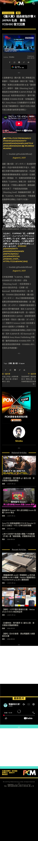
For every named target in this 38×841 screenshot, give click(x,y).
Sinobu (11, 57)
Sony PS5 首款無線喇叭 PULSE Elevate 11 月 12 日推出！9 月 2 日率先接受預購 (19, 524)
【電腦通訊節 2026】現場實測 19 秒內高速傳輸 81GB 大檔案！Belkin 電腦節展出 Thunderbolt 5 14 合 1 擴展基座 (18, 577)
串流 (18, 13)
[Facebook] (10, 62)
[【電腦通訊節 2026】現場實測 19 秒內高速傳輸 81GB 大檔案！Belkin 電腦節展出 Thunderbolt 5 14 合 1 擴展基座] (19, 562)
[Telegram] (19, 62)
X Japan (22, 363)
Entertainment (8, 13)
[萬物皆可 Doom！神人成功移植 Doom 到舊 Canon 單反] (19, 497)
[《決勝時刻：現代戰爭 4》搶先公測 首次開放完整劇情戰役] (19, 465)
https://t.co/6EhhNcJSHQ (15, 261)
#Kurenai (29, 146)
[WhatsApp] (14, 62)
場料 (3, 583)
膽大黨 (15, 363)
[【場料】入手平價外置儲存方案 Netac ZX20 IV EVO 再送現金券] (19, 596)
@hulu (6, 146)
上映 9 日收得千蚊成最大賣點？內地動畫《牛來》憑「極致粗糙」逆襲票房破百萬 (18, 535)
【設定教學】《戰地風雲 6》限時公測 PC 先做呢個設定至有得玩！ (28, 380)
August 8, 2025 (19, 158)
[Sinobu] (19, 432)
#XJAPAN (7, 148)
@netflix (28, 143)
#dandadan (15, 146)
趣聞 (3, 516)
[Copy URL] (24, 62)
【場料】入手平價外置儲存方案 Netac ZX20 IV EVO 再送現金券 (18, 610)
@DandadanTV (19, 141)
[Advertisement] (19, 665)
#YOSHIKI (7, 141)
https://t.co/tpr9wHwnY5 (18, 138)
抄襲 (10, 363)
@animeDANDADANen (13, 143)
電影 (3, 539)
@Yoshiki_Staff (10, 259)
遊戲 (3, 484)
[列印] (28, 62)
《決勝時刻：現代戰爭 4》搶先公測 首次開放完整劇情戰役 (18, 624)
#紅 (23, 146)
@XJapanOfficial (11, 256)
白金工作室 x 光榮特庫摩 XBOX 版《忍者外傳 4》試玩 (10, 379)
